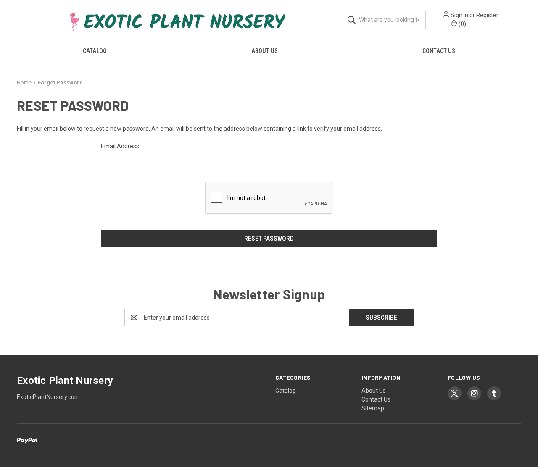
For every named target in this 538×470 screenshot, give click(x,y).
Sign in (459, 15)
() (461, 24)
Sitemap (372, 408)
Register (487, 15)
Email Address (120, 146)
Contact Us (438, 50)
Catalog (94, 50)
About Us (264, 50)
